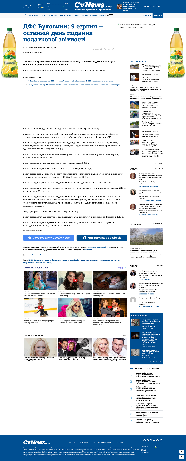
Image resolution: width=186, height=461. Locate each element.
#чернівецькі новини (33, 263)
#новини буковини (52, 260)
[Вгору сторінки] (181, 452)
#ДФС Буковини (35, 260)
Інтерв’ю (52, 15)
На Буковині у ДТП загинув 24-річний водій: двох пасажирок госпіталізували (147, 414)
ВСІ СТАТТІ (159, 168)
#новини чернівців (70, 260)
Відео (85, 15)
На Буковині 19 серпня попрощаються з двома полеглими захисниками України (148, 374)
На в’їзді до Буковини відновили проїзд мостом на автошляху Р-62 (152, 123)
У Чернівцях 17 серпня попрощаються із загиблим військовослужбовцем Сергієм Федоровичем (147, 406)
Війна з (105, 15)
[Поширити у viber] (109, 49)
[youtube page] (153, 6)
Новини (33, 15)
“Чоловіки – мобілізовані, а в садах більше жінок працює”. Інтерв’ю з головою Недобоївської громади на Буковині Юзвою (145, 254)
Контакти (84, 442)
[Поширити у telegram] (113, 49)
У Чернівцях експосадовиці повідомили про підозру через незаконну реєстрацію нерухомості (151, 115)
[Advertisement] (75, 109)
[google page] (145, 6)
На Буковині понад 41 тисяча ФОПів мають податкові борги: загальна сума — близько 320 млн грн (74, 85)
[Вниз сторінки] (181, 457)
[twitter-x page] (151, 6)
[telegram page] (156, 6)
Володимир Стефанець (149, 306)
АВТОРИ (147, 15)
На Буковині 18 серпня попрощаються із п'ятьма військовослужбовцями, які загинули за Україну (146, 389)
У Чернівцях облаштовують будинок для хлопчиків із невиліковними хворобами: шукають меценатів (146, 398)
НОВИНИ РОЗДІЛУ (155, 361)
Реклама (119, 442)
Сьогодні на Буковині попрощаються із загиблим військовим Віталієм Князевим (150, 104)
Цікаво (93, 15)
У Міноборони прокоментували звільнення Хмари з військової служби (149, 143)
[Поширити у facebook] (101, 49)
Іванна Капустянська (148, 186)
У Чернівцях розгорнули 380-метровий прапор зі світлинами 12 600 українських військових (71, 81)
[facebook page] (148, 6)
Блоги (70, 15)
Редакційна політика (101, 442)
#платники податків (89, 260)
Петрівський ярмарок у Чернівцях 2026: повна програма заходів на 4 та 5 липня (131, 6)
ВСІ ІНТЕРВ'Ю (158, 224)
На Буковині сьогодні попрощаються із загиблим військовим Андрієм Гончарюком (150, 133)
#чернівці (47, 263)
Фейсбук (88, 250)
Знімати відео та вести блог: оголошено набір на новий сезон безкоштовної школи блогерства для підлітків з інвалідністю (152, 153)
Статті (62, 15)
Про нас (72, 442)
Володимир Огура (146, 294)
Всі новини (158, 163)
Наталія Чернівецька (46, 48)
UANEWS (158, 15)
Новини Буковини (40, 255)
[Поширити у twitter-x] (105, 49)
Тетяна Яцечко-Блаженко (150, 200)
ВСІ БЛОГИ (159, 265)
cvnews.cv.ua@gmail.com (99, 247)
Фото (77, 15)
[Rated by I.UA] (159, 447)
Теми (42, 15)
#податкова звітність (109, 260)
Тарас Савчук (144, 279)
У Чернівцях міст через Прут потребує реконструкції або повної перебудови (146, 98)
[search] (26, 15)
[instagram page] (159, 6)
